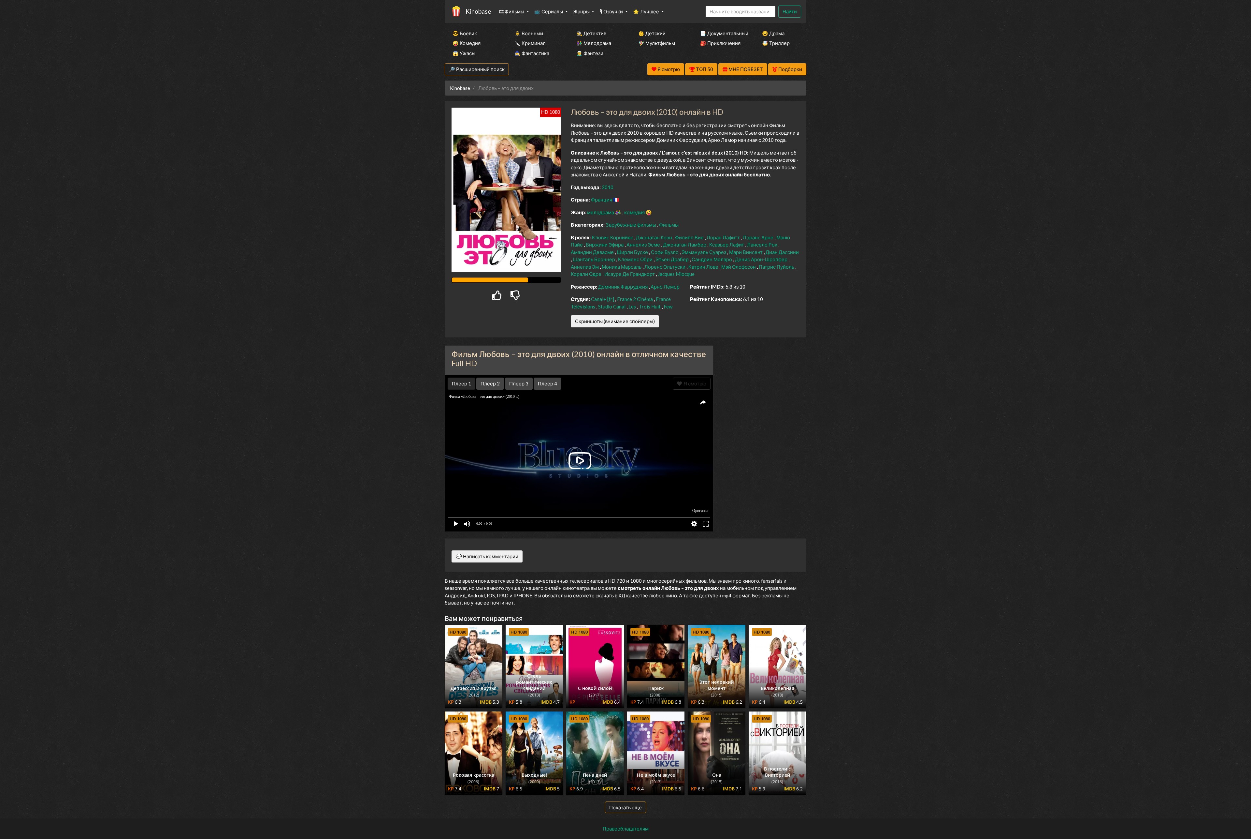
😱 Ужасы (464, 53)
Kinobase (478, 11)
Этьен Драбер (672, 259)
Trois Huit (650, 306)
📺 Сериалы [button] (549, 11)
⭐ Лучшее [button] (646, 11)
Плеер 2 (490, 383)
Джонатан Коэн (654, 237)
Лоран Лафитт (724, 237)
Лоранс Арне (758, 237)
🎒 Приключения (720, 43)
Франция (602, 199)
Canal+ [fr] (603, 299)
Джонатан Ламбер (685, 244)
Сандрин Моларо (712, 259)
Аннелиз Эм (585, 267)
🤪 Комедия (467, 43)
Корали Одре (586, 274)
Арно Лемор (665, 287)
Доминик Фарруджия (623, 287)
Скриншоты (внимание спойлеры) (615, 321)
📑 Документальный (722, 33)
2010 (607, 187)
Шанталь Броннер (594, 259)
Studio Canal (612, 306)
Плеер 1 (461, 383)
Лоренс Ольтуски (665, 267)
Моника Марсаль (622, 267)
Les (632, 306)
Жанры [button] (582, 11)
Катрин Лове (703, 267)
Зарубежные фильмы (631, 225)
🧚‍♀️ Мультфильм (656, 43)
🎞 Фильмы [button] (512, 11)
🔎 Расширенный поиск (477, 69)
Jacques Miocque (676, 274)
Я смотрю (694, 383)
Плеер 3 (518, 383)
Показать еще (625, 807)
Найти (790, 11)
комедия (635, 212)
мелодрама (601, 212)
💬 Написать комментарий (487, 556)
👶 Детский (652, 33)
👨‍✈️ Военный (528, 33)
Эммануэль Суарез (704, 252)
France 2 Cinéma (635, 299)
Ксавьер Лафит (727, 244)
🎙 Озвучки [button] (611, 11)
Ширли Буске (633, 252)
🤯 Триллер (776, 43)
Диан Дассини (782, 252)
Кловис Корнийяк (613, 237)
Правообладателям (626, 829)
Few (668, 306)
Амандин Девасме (593, 252)
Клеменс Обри (636, 259)
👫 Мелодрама (593, 43)
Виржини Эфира (605, 244)
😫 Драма (773, 33)
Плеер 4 (547, 383)
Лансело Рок (762, 244)
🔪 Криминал (530, 43)
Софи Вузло (665, 252)
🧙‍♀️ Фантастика (531, 53)
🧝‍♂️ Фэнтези (589, 53)
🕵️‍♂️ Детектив (591, 33)
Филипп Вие (690, 237)
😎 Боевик (465, 33)
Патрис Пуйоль (777, 267)
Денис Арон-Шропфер (761, 259)
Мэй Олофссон (739, 267)
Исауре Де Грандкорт (630, 274)
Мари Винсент (746, 252)
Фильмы (669, 225)
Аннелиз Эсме (643, 244)
